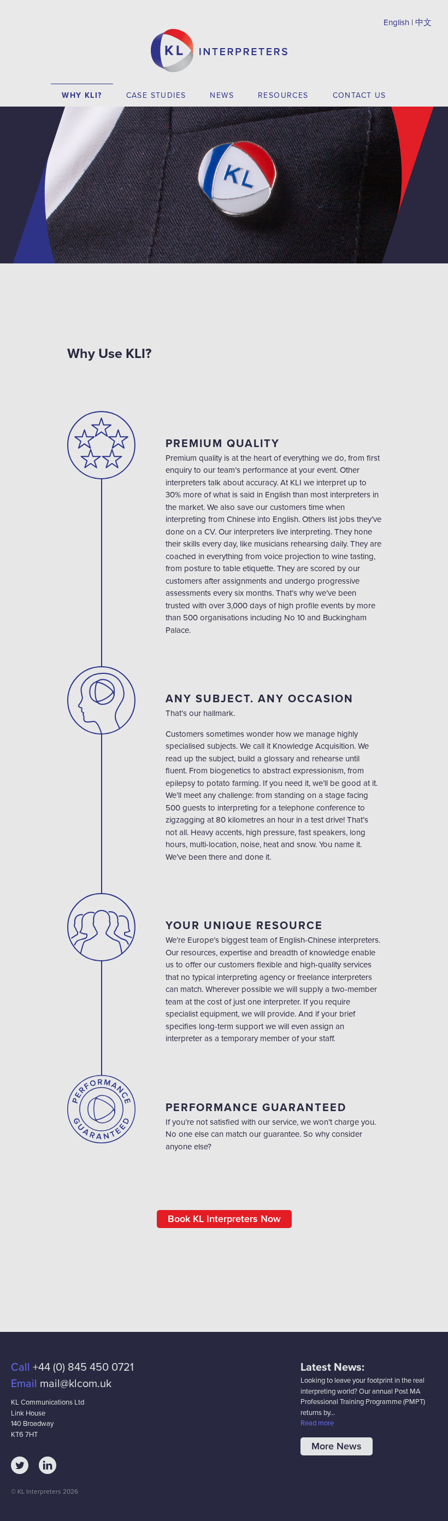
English (396, 22)
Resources (283, 95)
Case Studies (156, 95)
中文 (423, 22)
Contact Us (359, 95)
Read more (317, 1423)
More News (336, 1446)
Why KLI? (82, 95)
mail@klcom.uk (75, 1383)
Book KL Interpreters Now (224, 1219)
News (222, 95)
